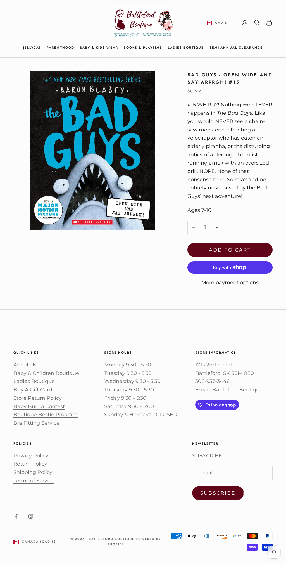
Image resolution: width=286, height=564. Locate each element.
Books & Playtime (143, 47)
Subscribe (218, 493)
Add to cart (230, 250)
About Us (25, 365)
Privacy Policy (30, 456)
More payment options (230, 282)
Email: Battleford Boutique (229, 390)
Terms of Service (33, 481)
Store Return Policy (37, 398)
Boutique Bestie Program (45, 415)
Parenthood (60, 47)
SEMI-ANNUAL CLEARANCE (236, 47)
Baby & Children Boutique (46, 373)
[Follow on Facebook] (16, 516)
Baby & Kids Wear (99, 47)
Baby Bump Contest (39, 406)
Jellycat (32, 47)
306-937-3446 (212, 381)
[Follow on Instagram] (31, 516)
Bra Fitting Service (36, 423)
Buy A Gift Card (32, 390)
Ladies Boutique (186, 47)
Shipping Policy (33, 472)
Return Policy (30, 464)
